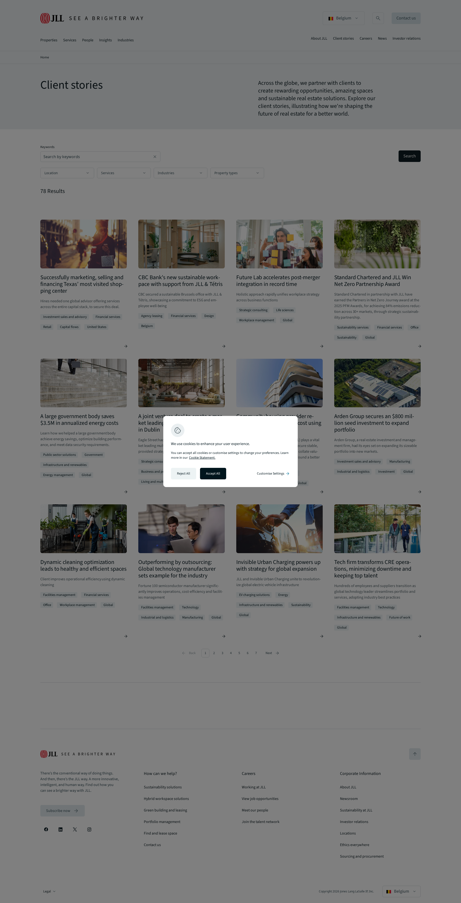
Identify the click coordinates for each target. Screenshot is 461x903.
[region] (230, 451)
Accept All (213, 473)
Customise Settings (273, 473)
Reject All (183, 473)
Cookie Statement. (202, 457)
